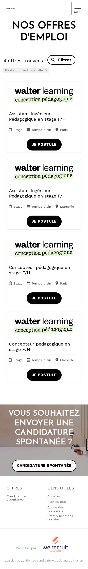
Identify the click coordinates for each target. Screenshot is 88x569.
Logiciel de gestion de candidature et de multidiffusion (44, 560)
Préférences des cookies (60, 517)
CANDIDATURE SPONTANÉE (44, 465)
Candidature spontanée (16, 497)
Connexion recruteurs (55, 509)
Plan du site (56, 501)
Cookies (53, 496)
